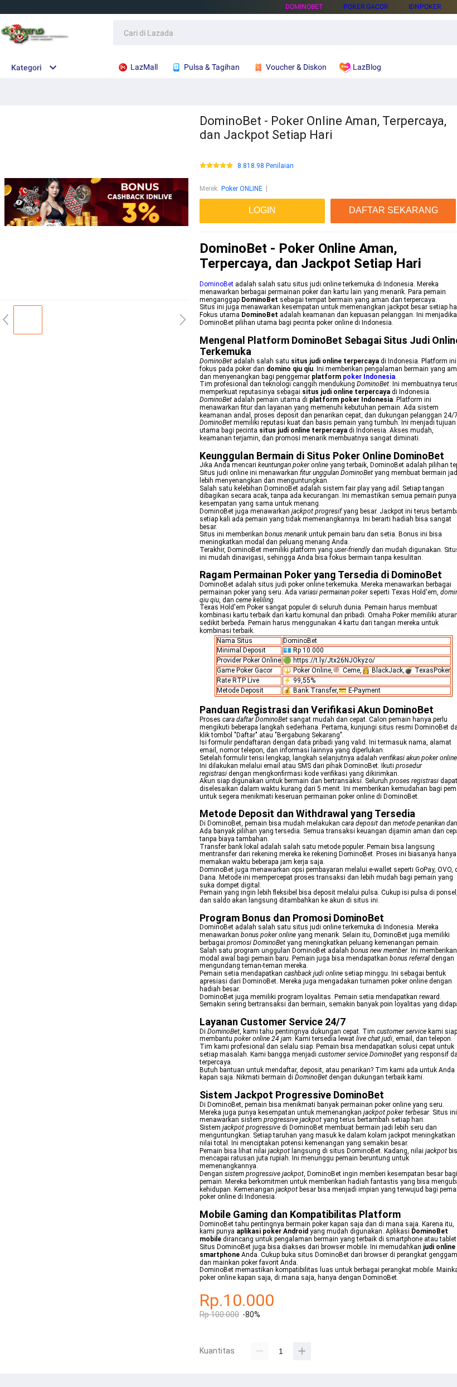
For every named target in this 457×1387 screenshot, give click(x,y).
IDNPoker (425, 7)
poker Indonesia (369, 377)
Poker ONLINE (241, 189)
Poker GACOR (365, 7)
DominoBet (304, 7)
